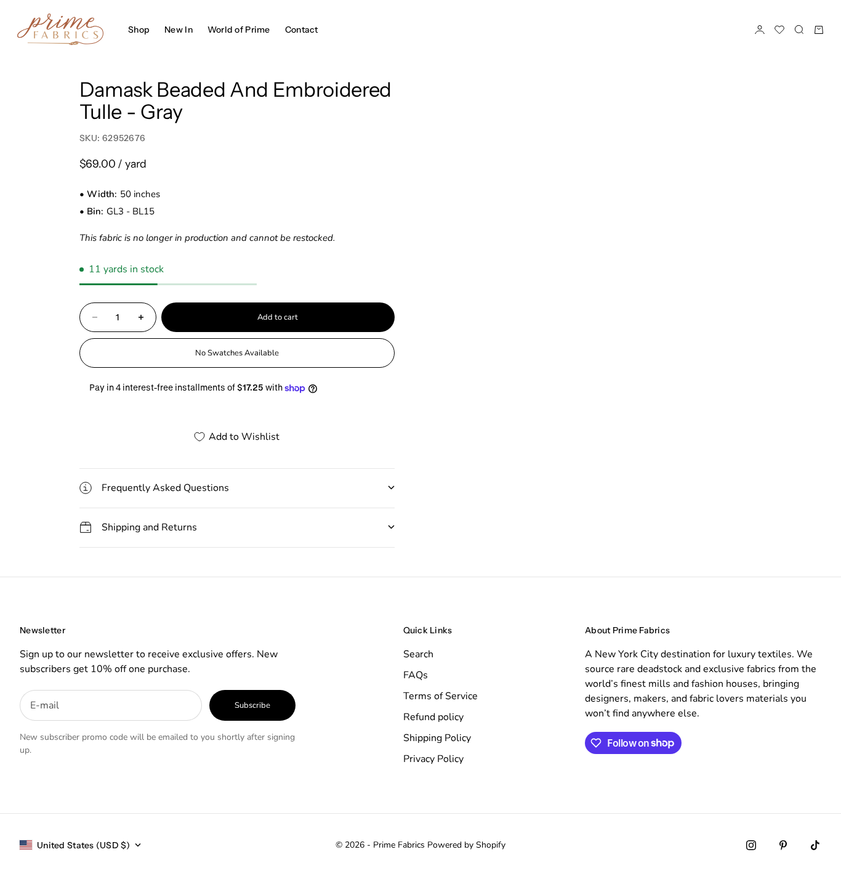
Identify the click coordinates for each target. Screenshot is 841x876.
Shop (139, 29)
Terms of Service (440, 696)
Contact (301, 29)
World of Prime (238, 29)
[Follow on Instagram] (751, 845)
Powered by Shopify (466, 845)
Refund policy (433, 717)
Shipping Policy (437, 738)
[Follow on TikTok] (815, 845)
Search (418, 654)
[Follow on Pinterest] (783, 845)
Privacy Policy (433, 759)
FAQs (415, 675)
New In (178, 29)
